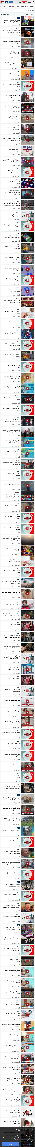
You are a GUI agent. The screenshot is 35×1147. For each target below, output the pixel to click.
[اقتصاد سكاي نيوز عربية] (11, 2)
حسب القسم (5, 14)
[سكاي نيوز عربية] (25, 2)
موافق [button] (10, 1144)
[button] (2, 10)
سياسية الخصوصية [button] (27, 1144)
